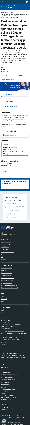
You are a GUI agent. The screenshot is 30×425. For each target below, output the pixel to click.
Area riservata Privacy (6, 382)
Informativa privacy (6, 385)
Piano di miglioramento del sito (9, 375)
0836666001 (10, 149)
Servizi (18, 415)
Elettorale (5, 144)
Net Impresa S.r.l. (16, 422)
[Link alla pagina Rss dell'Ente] (7, 407)
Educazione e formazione (7, 278)
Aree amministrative (6, 242)
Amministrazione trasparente (8, 392)
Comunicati (4, 299)
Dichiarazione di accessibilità (8, 390)
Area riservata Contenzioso (8, 380)
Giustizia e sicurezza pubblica (8, 280)
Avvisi (2, 301)
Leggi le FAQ (4, 394)
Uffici (2, 257)
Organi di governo (5, 249)
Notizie (11, 12)
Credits (9, 417)
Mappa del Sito (21, 417)
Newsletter (4, 409)
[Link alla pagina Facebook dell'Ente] (2, 407)
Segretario (3, 259)
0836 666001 (9, 327)
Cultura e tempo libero (6, 275)
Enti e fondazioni (5, 247)
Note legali (3, 387)
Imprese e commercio (6, 283)
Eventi (2, 312)
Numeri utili (4, 345)
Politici (2, 254)
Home (2, 12)
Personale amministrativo (7, 252)
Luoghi (2, 310)
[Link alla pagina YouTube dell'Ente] (5, 407)
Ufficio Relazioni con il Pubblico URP (10, 340)
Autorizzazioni (4, 270)
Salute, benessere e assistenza (9, 285)
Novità (6, 12)
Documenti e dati (5, 244)
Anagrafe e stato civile (6, 268)
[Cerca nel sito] (25, 7)
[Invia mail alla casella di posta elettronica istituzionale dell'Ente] (14, 331)
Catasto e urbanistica (6, 273)
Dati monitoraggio (5, 415)
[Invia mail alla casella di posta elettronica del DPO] (11, 353)
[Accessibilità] (4, 421)
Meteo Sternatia (5, 370)
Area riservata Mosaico (7, 377)
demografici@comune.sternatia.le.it (15, 151)
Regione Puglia (5, 1)
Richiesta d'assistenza (6, 399)
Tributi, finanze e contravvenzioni (9, 288)
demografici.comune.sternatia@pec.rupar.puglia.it (15, 155)
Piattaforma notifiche (6, 372)
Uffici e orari (4, 342)
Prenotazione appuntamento (8, 397)
